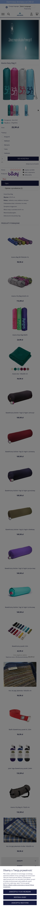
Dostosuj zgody (20, 897)
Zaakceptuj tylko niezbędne (20, 892)
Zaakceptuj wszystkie (20, 903)
